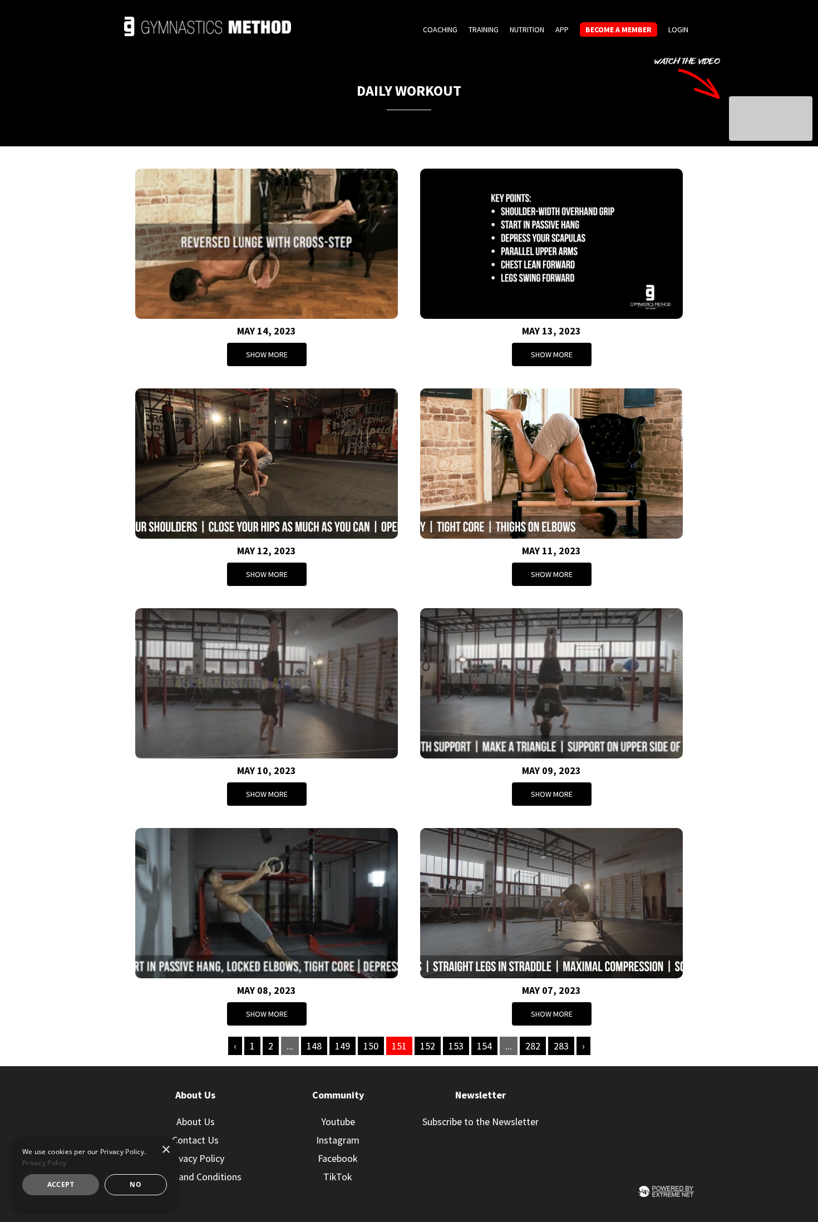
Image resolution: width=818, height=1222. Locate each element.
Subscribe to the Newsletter (480, 1121)
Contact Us (195, 1140)
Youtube (338, 1121)
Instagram (337, 1140)
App (562, 29)
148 (314, 1045)
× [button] (165, 1150)
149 (342, 1045)
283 (561, 1045)
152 (427, 1045)
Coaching (440, 29)
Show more (267, 354)
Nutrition (527, 29)
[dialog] (94, 1174)
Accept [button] (60, 1184)
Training (484, 29)
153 (456, 1045)
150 (370, 1045)
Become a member (618, 29)
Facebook (338, 1158)
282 (532, 1045)
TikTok (337, 1176)
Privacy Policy (195, 1158)
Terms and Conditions (196, 1176)
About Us (195, 1121)
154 (484, 1045)
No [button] (135, 1184)
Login (678, 29)
